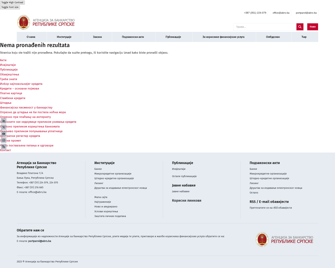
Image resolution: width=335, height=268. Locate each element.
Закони (97, 36)
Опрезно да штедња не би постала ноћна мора (33, 112)
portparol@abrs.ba (39, 241)
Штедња (5, 103)
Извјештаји (8, 65)
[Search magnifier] (299, 26)
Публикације (173, 36)
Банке (98, 168)
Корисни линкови (186, 200)
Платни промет (10, 140)
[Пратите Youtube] (3, 133)
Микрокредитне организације (112, 173)
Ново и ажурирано (105, 206)
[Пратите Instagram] (3, 140)
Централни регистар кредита (20, 136)
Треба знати (8, 79)
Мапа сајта (100, 197)
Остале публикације (184, 176)
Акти (3, 60)
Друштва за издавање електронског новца (120, 187)
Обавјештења (9, 74)
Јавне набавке (180, 191)
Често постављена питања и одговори (26, 145)
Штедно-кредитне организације (114, 178)
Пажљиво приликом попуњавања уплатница (31, 131)
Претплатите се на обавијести (271, 207)
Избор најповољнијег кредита (21, 84)
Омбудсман (273, 36)
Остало (254, 192)
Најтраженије (102, 201)
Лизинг (99, 183)
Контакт (5, 150)
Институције (64, 36)
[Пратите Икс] (3, 127)
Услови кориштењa (106, 211)
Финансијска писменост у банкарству (26, 107)
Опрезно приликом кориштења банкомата (30, 126)
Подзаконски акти (133, 36)
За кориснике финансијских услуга (223, 36)
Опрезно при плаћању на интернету (25, 117)
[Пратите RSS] (3, 146)
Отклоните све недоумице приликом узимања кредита (38, 122)
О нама (31, 36)
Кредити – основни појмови (19, 88)
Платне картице (11, 93)
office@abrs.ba (37, 192)
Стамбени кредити (12, 98)
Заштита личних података (110, 216)
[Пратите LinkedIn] (3, 120)
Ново (313, 26)
